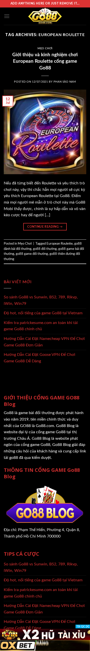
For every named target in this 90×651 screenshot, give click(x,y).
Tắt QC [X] (82, 626)
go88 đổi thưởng (45, 248)
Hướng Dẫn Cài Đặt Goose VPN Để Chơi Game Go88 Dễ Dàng (39, 358)
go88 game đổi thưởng (32, 253)
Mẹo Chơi (45, 48)
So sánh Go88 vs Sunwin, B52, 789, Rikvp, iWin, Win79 (41, 300)
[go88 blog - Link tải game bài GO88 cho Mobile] (45, 16)
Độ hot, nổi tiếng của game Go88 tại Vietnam (43, 313)
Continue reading (45, 226)
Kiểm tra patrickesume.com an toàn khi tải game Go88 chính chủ (41, 326)
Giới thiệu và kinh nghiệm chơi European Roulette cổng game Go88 (45, 62)
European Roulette (59, 243)
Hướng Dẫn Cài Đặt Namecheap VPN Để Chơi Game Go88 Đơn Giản (44, 342)
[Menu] (7, 16)
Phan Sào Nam (65, 81)
